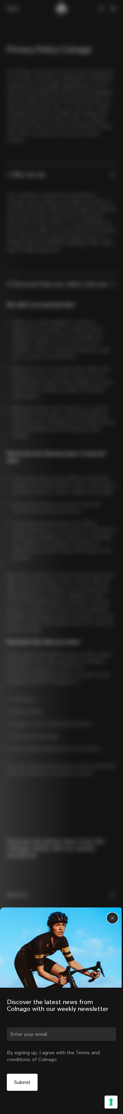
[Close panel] (112, 918)
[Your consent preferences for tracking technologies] (111, 1102)
